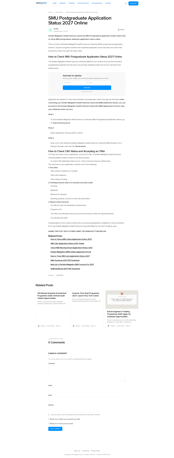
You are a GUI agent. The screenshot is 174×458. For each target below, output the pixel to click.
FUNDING (71, 3)
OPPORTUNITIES (83, 3)
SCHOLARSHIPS (97, 3)
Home (50, 12)
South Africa (59, 12)
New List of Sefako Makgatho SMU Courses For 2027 (72, 264)
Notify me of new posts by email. (61, 423)
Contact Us (85, 451)
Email (50, 395)
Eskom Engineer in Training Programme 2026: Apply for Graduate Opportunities (119, 314)
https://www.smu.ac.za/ (61, 123)
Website (51, 405)
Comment (51, 363)
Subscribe (133, 3)
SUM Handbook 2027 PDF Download (65, 269)
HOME (54, 3)
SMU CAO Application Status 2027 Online (67, 243)
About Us (77, 451)
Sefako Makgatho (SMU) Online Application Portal (71, 252)
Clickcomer (106, 454)
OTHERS (108, 3)
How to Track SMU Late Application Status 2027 (70, 256)
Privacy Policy (95, 451)
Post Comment (55, 428)
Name (50, 385)
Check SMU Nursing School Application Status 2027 (72, 248)
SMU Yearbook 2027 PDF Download (65, 260)
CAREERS (62, 3)
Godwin (56, 29)
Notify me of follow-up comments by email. (65, 419)
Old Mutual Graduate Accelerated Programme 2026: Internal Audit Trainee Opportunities (51, 295)
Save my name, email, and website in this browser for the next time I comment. (75, 414)
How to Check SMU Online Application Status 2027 (71, 239)
